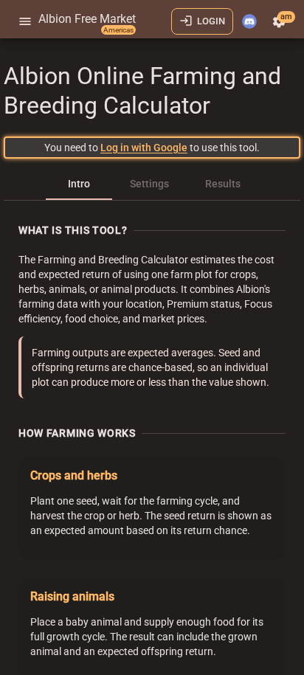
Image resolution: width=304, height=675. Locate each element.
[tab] (79, 183)
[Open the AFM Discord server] (249, 21)
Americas (118, 30)
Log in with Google (143, 147)
